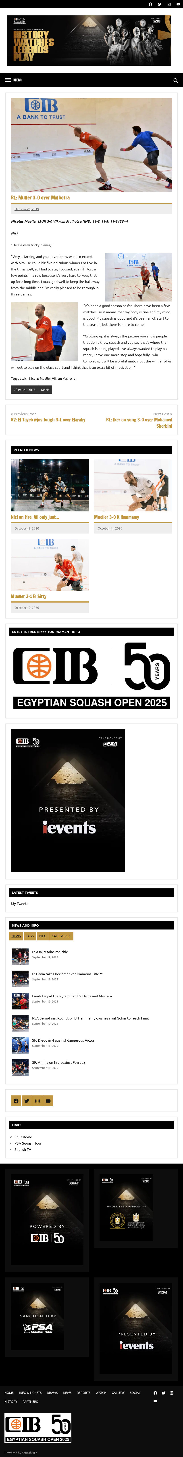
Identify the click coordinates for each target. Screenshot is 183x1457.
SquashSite (23, 1137)
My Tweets (19, 903)
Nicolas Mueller (40, 378)
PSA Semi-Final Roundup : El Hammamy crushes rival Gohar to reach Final (90, 1018)
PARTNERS (30, 1401)
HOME (9, 1392)
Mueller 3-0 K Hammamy (116, 517)
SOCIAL (135, 1392)
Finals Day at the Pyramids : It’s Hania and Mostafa (72, 996)
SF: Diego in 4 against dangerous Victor (63, 1040)
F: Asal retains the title (50, 951)
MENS (45, 389)
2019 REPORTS (24, 389)
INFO (43, 936)
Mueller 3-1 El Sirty (28, 596)
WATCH (101, 1392)
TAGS (30, 936)
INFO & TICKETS (30, 1392)
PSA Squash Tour (28, 1143)
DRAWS (52, 1392)
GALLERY (118, 1392)
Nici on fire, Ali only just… (35, 517)
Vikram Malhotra (63, 378)
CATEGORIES (61, 936)
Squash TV (23, 1149)
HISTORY (10, 1401)
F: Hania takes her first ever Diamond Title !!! (67, 973)
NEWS (16, 936)
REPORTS (83, 1392)
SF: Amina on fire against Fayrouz (58, 1062)
